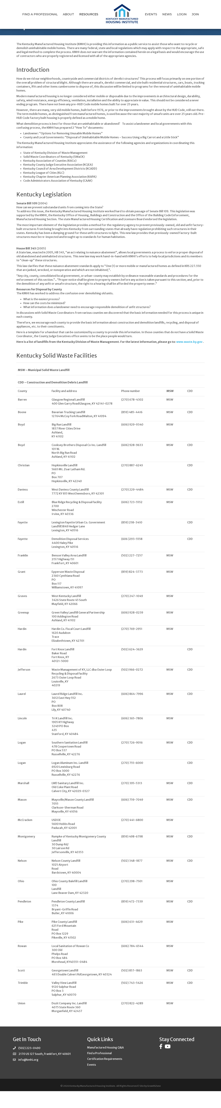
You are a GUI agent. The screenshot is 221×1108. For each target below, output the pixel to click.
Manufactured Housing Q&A (105, 1047)
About (68, 14)
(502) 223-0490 (29, 1048)
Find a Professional (40, 14)
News (167, 14)
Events (151, 14)
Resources (88, 14)
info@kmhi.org (28, 1059)
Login (182, 14)
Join (195, 14)
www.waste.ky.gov (189, 341)
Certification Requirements (104, 1059)
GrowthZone (154, 1085)
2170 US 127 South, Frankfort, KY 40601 (45, 1054)
